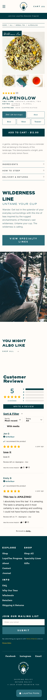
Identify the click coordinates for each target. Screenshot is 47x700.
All (11, 25)
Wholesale (8, 596)
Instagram (25, 656)
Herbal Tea (20, 25)
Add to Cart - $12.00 (23, 132)
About (5, 563)
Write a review (23, 406)
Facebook (10, 656)
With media (13, 426)
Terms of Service (31, 638)
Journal (6, 573)
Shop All (29, 554)
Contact (6, 568)
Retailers (7, 600)
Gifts (27, 563)
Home (4, 25)
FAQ (4, 586)
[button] (3, 6)
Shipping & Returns (13, 605)
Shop (5, 554)
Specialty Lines (32, 559)
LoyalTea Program (12, 559)
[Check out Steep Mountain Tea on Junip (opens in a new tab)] (28, 531)
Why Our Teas (10, 591)
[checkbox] (12, 426)
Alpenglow (33, 25)
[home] (23, 6)
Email (38, 656)
